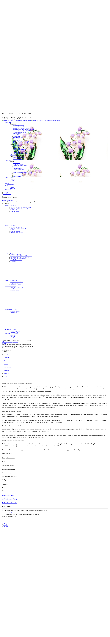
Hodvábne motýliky (15, 311)
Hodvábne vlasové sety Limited (20, 153)
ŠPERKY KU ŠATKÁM (11, 280)
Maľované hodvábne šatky (9, 503)
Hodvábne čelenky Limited (19, 149)
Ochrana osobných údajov (9, 472)
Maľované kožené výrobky (9, 499)
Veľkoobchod (6, 488)
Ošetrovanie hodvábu (8, 495)
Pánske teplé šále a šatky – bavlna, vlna (22, 172)
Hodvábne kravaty (14, 290)
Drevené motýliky (17, 168)
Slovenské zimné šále (15, 254)
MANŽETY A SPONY (11, 329)
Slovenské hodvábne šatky (20, 126)
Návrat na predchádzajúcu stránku (10, 342)
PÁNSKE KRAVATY (10, 286)
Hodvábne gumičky (17, 151)
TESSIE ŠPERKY (9, 177)
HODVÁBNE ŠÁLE (10, 205)
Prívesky (12, 181)
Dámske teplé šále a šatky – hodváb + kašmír (21, 256)
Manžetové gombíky (18, 175)
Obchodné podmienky (8, 465)
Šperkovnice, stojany (18, 159)
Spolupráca (12, 188)
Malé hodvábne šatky (18, 134)
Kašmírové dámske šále (16, 260)
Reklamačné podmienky (8, 469)
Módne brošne (13, 155)
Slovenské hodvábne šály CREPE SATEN (24, 129)
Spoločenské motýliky (18, 169)
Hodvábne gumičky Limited (19, 152)
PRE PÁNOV (8, 160)
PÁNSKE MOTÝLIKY (11, 309)
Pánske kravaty (16, 163)
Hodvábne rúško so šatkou (19, 132)
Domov (4, 343)
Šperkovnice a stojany (15, 284)
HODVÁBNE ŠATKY (10, 225)
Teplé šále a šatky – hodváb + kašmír (22, 142)
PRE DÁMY (8, 122)
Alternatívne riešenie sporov (10, 476)
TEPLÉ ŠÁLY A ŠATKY (11, 253)
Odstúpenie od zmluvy (8, 458)
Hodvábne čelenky (17, 148)
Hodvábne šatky (17, 133)
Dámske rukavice (17, 147)
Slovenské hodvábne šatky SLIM (22, 130)
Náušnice (12, 179)
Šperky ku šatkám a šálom (19, 157)
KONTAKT (8, 189)
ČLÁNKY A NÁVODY (11, 184)
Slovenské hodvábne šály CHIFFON (22, 128)
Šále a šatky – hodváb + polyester (21, 141)
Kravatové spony (17, 176)
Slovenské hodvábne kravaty (20, 165)
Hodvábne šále (16, 136)
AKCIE (7, 183)
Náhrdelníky (13, 180)
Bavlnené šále (16, 138)
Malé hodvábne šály (18, 137)
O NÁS (7, 185)
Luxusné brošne (14, 283)
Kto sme (12, 187)
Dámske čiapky (16, 145)
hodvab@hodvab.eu (10, 512)
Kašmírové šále (16, 140)
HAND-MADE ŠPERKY (11, 333)
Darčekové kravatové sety (19, 164)
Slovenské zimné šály (19, 125)
